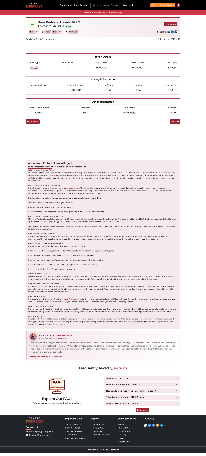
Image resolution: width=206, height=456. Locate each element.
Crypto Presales (101, 5)
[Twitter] (176, 31)
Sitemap (122, 435)
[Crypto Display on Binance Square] (157, 425)
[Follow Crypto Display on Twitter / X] (145, 425)
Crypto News (66, 5)
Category (115, 5)
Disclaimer (97, 431)
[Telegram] (172, 31)
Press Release (81, 5)
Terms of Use (98, 424)
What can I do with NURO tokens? (122, 403)
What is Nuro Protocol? (117, 378)
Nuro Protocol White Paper (65, 32)
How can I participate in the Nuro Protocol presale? (131, 391)
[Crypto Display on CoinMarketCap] (153, 425)
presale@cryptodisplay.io (41, 432)
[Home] (34, 5)
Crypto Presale (99, 13)
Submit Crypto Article (162, 5)
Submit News (72, 435)
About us (123, 424)
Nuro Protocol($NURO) (40, 32)
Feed (121, 438)
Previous (33, 121)
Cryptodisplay (61, 338)
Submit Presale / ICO (75, 431)
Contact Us (124, 428)
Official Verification (100, 435)
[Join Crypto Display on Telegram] (149, 425)
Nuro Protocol (70, 299)
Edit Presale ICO (73, 428)
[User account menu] (178, 5)
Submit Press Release (75, 438)
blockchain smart (71, 188)
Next (174, 121)
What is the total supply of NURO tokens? (126, 397)
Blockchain (128, 5)
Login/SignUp (125, 431)
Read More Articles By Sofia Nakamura (45, 356)
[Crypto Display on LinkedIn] (161, 425)
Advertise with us (74, 424)
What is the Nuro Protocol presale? (123, 384)
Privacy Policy (98, 428)
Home (86, 13)
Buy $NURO (171, 24)
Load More (142, 410)
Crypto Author (125, 442)
